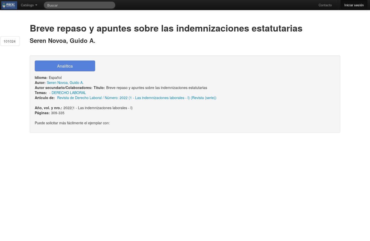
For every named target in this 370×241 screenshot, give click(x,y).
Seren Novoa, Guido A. (65, 82)
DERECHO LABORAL (69, 92)
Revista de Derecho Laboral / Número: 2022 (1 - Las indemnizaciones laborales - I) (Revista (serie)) (136, 97)
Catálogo (28, 5)
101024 (10, 41)
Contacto (325, 5)
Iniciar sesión (354, 5)
